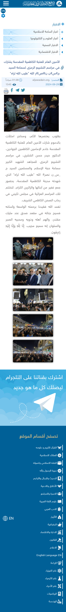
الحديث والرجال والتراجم (45, 478)
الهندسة (53, 601)
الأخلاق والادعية (49, 486)
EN (3, 11)
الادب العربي (50, 509)
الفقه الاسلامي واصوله (45, 463)
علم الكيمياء (51, 578)
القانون (53, 540)
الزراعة (54, 563)
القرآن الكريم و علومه (46, 447)
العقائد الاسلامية (48, 455)
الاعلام (53, 547)
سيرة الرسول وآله (48, 470)
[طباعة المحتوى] (6, 91)
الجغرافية (52, 524)
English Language (47, 555)
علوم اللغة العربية (48, 501)
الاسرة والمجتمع (49, 493)
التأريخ (54, 517)
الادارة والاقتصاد (48, 532)
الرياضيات (52, 593)
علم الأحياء (51, 586)
